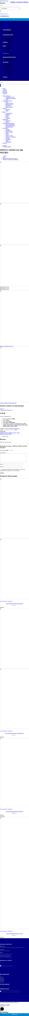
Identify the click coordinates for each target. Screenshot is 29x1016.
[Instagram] (0, 986)
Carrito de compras (7, 146)
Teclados (8, 72)
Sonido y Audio (9, 69)
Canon (6, 428)
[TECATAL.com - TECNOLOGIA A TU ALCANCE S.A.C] (4, 0)
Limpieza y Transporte (11, 70)
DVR (7, 99)
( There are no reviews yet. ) (6, 410)
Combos (8, 63)
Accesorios (5, 62)
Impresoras (8, 54)
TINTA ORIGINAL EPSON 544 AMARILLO (14, 733)
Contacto (6, 27)
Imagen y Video (9, 65)
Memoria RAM (9, 38)
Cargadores (8, 73)
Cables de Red (9, 47)
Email (18, 432)
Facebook (2, 432)
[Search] (0, 11)
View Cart (3, 1004)
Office (7, 44)
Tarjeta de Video (10, 37)
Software (5, 42)
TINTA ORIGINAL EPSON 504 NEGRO (14, 603)
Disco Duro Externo (10, 58)
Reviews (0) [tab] (5, 436)
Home (4, 88)
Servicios (5, 77)
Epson (1, 601)
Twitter (6, 432)
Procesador (8, 39)
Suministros (6, 53)
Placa (7, 36)
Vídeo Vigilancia (7, 29)
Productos (5, 92)
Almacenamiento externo (9, 57)
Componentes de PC (8, 34)
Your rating (3, 450)
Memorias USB (9, 60)
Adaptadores (9, 75)
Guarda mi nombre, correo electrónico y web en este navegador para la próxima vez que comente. (12, 470)
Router (7, 49)
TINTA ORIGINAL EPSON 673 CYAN (14, 933)
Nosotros (5, 89)
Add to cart (3, 431)
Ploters (7, 122)
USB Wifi (8, 118)
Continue (8, 1004)
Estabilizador (9, 64)
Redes (4, 46)
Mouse (7, 67)
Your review (3, 452)
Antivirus (8, 43)
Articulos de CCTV (10, 31)
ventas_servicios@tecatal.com (6, 954)
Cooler (7, 68)
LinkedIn (10, 432)
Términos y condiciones (5, 963)
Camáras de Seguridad (11, 32)
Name (2, 464)
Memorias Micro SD (10, 59)
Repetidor (8, 48)
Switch (7, 50)
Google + (14, 432)
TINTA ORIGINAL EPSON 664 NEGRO (14, 811)
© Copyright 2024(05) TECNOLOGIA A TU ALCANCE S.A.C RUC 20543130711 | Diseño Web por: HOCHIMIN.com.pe (14, 1000)
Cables (7, 74)
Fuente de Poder (9, 41)
